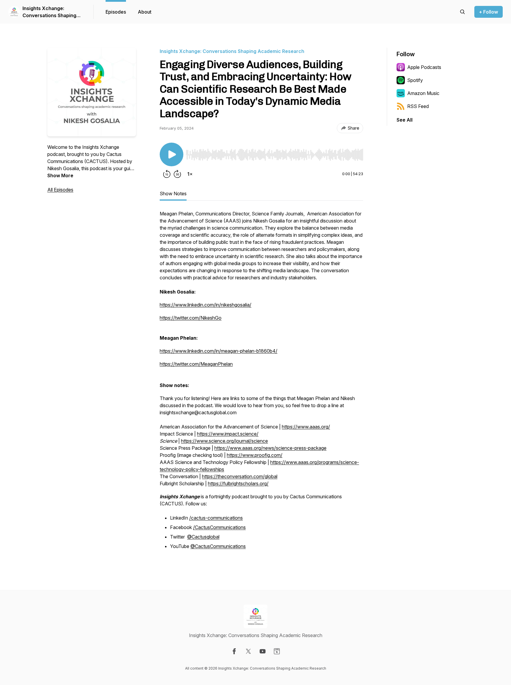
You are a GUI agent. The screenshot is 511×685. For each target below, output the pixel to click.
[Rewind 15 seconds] (167, 174)
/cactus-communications (216, 518)
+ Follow (488, 12)
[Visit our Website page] (277, 651)
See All (405, 120)
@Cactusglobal (203, 537)
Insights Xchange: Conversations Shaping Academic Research (49, 12)
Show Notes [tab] (173, 193)
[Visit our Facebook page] (234, 651)
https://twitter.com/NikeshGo (190, 318)
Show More (60, 175)
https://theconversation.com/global (239, 476)
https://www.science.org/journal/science (224, 441)
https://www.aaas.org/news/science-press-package (270, 448)
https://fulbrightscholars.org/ (238, 483)
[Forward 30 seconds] (177, 174)
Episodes (116, 12)
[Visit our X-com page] (248, 651)
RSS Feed (418, 106)
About (144, 12)
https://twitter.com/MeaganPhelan (196, 364)
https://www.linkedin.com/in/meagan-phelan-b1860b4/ (218, 351)
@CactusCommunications (218, 546)
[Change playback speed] (190, 174)
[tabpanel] (261, 383)
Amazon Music (423, 93)
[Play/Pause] (171, 154)
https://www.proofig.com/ (254, 455)
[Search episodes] (462, 11)
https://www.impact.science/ (227, 434)
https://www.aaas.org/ (306, 427)
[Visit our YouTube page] (263, 651)
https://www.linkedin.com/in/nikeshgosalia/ (205, 305)
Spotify (415, 80)
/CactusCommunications (219, 527)
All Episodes (60, 190)
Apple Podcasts (424, 67)
